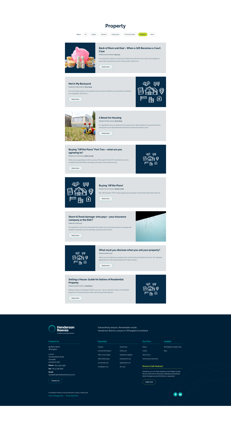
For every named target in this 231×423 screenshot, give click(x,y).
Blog (165, 351)
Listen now (149, 382)
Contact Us (55, 381)
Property (100, 347)
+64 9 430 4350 (60, 365)
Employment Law (125, 359)
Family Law (123, 351)
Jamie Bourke (89, 286)
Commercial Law (103, 363)
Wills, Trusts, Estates (104, 355)
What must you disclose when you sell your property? (129, 250)
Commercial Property (104, 351)
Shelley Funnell (88, 156)
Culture (144, 351)
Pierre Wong (88, 87)
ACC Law (122, 367)
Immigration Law (103, 367)
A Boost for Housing (110, 117)
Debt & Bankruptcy (104, 359)
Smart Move (123, 347)
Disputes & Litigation (126, 355)
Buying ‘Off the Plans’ (111, 185)
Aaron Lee (117, 54)
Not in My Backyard (80, 83)
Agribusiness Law (125, 363)
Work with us (146, 355)
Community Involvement (150, 359)
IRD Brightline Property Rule (172, 347)
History (144, 347)
